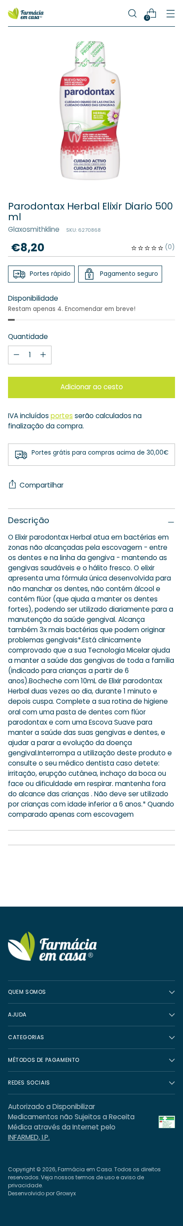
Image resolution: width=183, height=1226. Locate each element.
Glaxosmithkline (34, 229)
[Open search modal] (132, 13)
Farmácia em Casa (85, 1169)
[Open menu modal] (170, 13)
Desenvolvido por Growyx (42, 1193)
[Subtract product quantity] (43, 355)
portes (62, 415)
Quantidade (28, 336)
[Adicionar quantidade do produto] (16, 355)
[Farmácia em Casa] (26, 14)
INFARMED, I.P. (29, 1137)
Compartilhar (42, 485)
